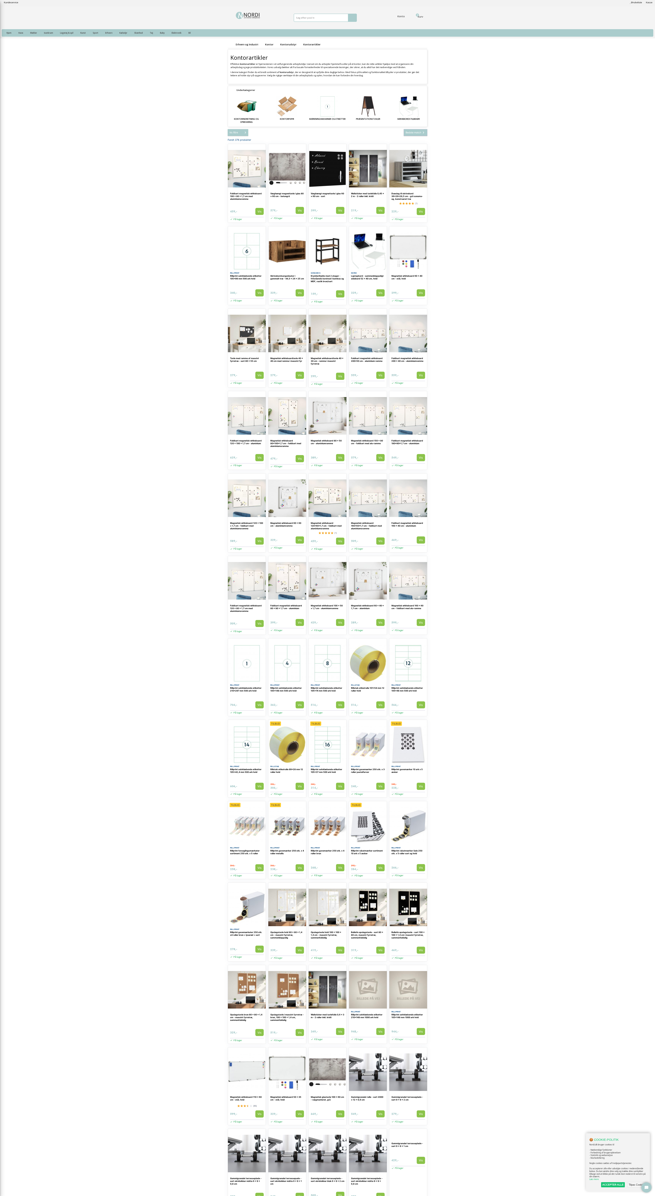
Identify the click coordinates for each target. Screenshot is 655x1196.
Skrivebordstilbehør (408, 119)
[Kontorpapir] (287, 106)
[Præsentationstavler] (368, 106)
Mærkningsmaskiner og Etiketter (327, 119)
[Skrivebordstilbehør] (408, 106)
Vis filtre (233, 132)
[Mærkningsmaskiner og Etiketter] (327, 106)
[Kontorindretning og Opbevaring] (246, 106)
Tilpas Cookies (637, 1184)
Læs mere (594, 1179)
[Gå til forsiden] (231, 44)
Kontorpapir (287, 119)
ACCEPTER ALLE (613, 1184)
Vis (259, 211)
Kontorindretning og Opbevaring (246, 120)
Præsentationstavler (368, 119)
